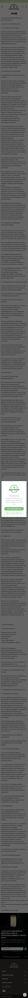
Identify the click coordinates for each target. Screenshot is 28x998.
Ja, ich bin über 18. (14, 509)
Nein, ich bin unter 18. (14, 513)
